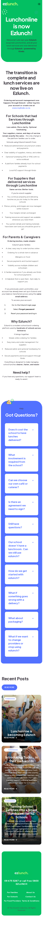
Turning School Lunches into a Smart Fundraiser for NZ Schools (21, 812)
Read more (9, 687)
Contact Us (30, 897)
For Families (12, 892)
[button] (38, 4)
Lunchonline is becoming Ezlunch (21, 732)
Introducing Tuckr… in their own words (21, 759)
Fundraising (10, 699)
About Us (30, 892)
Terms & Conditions (30, 901)
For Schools (12, 897)
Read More (10, 738)
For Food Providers (12, 901)
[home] (10, 4)
